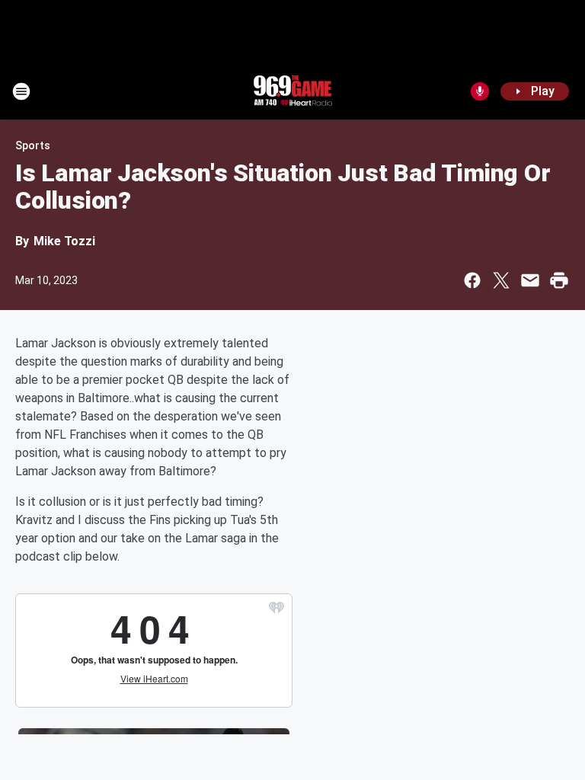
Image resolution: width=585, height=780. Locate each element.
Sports (32, 145)
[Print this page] (559, 280)
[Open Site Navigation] (21, 91)
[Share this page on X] (501, 280)
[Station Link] (292, 91)
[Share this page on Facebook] (472, 280)
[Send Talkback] (480, 91)
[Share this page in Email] (530, 280)
